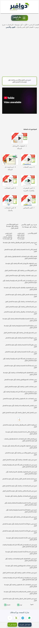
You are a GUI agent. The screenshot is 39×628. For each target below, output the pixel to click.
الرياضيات (10, 25)
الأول (25, 25)
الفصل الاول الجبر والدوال (25, 27)
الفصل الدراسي (34, 25)
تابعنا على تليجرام (24, 624)
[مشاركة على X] (16, 617)
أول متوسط (18, 25)
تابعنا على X (12, 624)
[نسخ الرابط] (9, 617)
